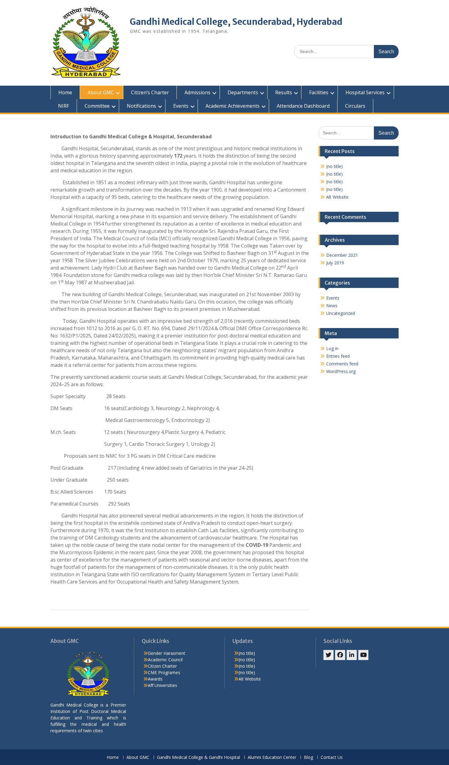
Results (283, 92)
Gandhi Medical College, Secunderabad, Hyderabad (236, 21)
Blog (308, 757)
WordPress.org (341, 371)
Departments (243, 92)
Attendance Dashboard (303, 106)
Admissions (197, 92)
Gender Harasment (166, 653)
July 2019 (335, 263)
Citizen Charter (162, 666)
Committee (97, 106)
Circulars (355, 106)
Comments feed (342, 364)
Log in (332, 348)
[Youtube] (363, 655)
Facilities (318, 92)
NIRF (63, 106)
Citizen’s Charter (150, 92)
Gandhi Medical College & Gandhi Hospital (198, 757)
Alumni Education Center (272, 757)
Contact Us (332, 757)
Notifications (141, 106)
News (332, 305)
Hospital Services (365, 92)
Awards (155, 679)
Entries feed (338, 356)
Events (180, 106)
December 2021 (342, 255)
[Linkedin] (352, 655)
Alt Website (337, 197)
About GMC (101, 92)
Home (65, 92)
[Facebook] (340, 655)
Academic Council (165, 659)
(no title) (334, 166)
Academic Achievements (233, 106)
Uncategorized (340, 313)
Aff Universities (162, 685)
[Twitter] (328, 655)
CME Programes (164, 672)
